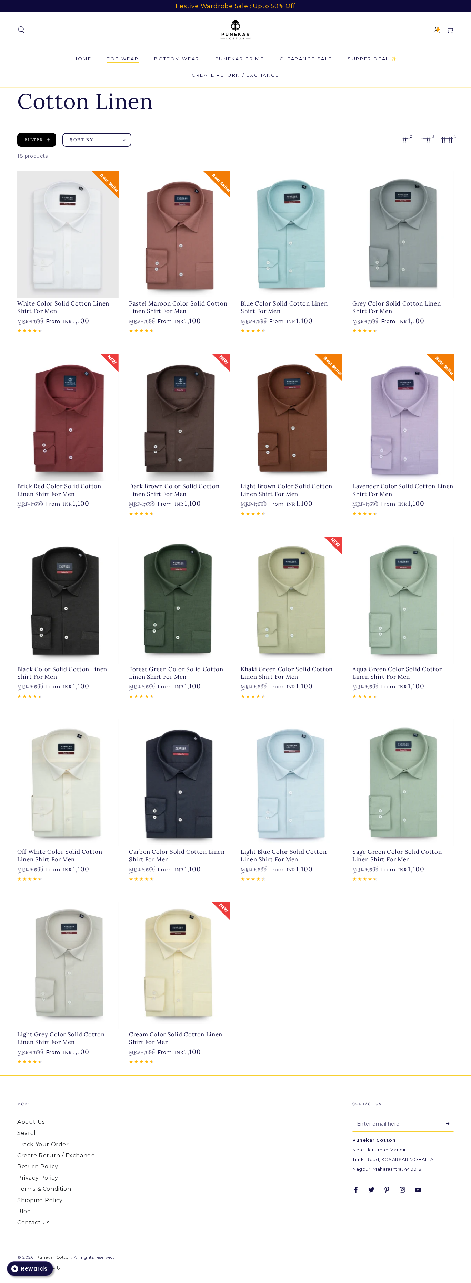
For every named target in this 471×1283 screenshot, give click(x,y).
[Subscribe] (450, 1123)
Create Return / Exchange (56, 1155)
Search (27, 1133)
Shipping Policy (40, 1200)
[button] (21, 29)
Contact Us (33, 1222)
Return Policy (37, 1166)
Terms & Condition (44, 1189)
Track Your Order (43, 1144)
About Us (31, 1122)
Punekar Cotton (53, 1257)
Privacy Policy (37, 1178)
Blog (24, 1211)
